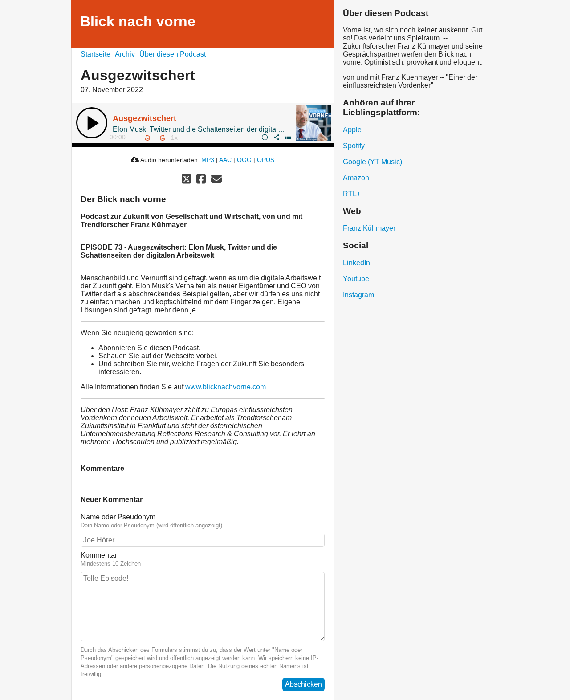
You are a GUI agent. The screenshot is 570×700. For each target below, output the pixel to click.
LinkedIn (356, 263)
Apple (352, 130)
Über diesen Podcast (172, 54)
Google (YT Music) (372, 162)
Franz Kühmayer (369, 228)
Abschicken (303, 684)
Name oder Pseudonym (118, 517)
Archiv (125, 54)
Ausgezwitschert (144, 118)
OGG (244, 159)
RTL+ (352, 194)
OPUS (265, 159)
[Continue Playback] (91, 122)
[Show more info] (264, 137)
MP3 (207, 159)
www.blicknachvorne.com (225, 387)
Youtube (356, 279)
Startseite (95, 54)
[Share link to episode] (276, 137)
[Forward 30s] (162, 137)
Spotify (354, 146)
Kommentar (99, 555)
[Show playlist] (287, 137)
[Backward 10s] (147, 137)
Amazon (356, 178)
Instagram (358, 295)
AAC (225, 159)
